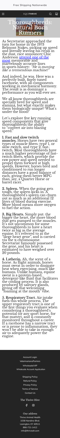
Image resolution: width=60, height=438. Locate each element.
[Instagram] (33, 405)
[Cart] (56, 14)
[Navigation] (3, 14)
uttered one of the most (25, 58)
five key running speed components (26, 119)
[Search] (50, 14)
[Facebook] (27, 405)
